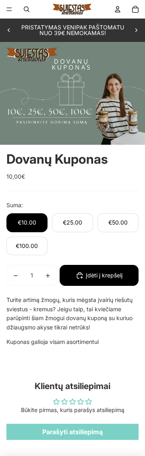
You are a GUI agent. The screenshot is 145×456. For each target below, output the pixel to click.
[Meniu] (9, 9)
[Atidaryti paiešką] (26, 9)
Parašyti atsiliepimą (72, 432)
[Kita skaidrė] (136, 30)
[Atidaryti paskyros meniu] (117, 9)
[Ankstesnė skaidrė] (9, 30)
